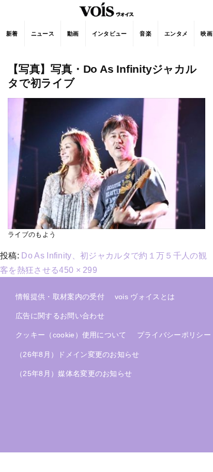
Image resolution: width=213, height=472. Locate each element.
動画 (73, 33)
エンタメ (176, 33)
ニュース (42, 33)
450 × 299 (78, 270)
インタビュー (109, 33)
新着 (12, 33)
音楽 (145, 33)
